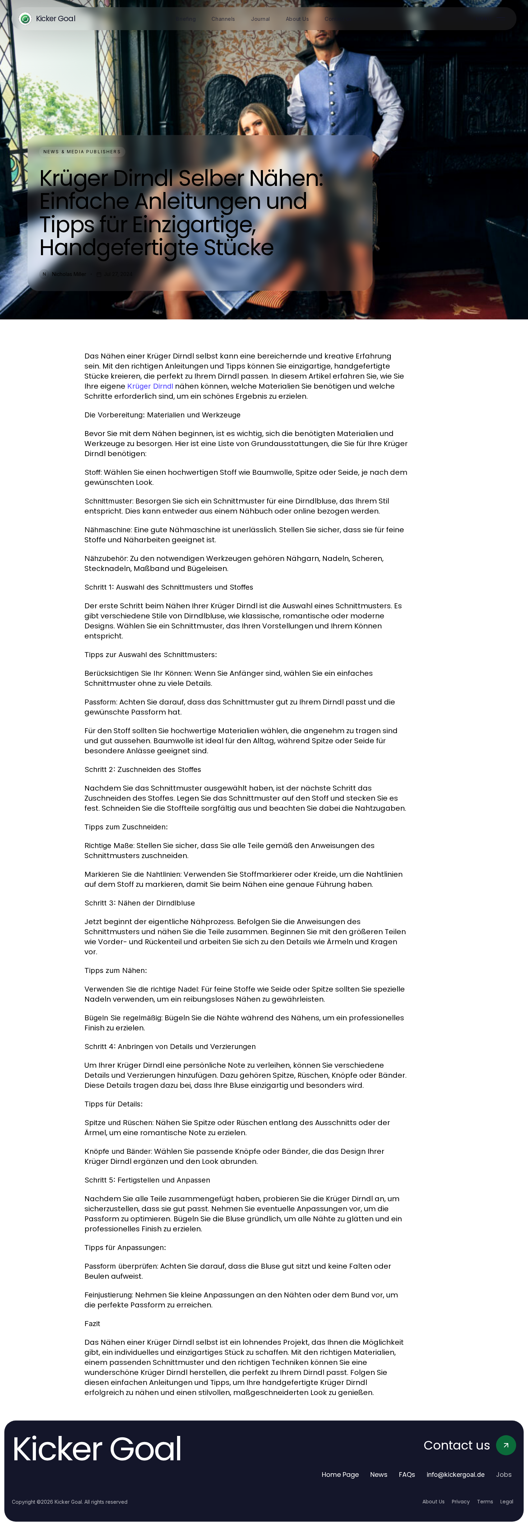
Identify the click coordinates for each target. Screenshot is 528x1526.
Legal (506, 1501)
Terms (485, 1501)
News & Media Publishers (82, 151)
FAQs (407, 1474)
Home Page (340, 1474)
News (379, 1474)
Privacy (461, 1501)
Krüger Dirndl (150, 386)
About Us (433, 1501)
